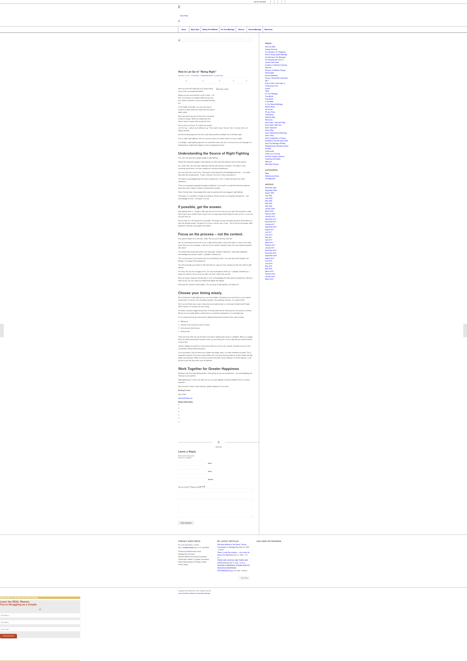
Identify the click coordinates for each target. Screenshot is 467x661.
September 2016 (271, 255)
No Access (269, 109)
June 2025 (268, 198)
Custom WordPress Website (186, 593)
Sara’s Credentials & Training (275, 138)
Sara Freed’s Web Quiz (273, 125)
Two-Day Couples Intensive (274, 156)
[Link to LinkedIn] (268, 2)
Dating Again (269, 73)
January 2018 (270, 216)
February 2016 (270, 274)
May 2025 (268, 201)
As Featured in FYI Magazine (275, 52)
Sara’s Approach (271, 127)
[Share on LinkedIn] (181, 418)
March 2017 (269, 242)
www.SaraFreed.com (185, 398)
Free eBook (269, 96)
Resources (269, 120)
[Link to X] (272, 2)
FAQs (267, 91)
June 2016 (268, 263)
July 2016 (268, 261)
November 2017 (270, 221)
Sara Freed (219, 75)
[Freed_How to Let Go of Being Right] (215, 54)
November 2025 (270, 187)
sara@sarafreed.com (189, 547)
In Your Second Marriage (274, 104)
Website (210, 479)
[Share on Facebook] (181, 404)
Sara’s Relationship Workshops (276, 133)
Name (210, 463)
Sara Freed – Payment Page (275, 122)
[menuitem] (183, 29)
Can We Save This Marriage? (275, 57)
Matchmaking (270, 107)
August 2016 (269, 258)
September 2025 (271, 190)
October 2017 (270, 224)
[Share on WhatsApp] (181, 411)
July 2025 (268, 195)
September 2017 (271, 227)
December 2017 (270, 219)
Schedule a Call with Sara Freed (276, 140)
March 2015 (269, 279)
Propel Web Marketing (203, 593)
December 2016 (270, 250)
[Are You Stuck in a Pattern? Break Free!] (2, 330)
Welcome (268, 161)
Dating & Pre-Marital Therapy (275, 70)
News (267, 173)
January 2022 (270, 208)
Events (267, 88)
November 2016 (270, 253)
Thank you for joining (272, 153)
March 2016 (269, 271)
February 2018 (270, 214)
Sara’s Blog (269, 130)
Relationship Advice (207, 75)
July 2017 (268, 232)
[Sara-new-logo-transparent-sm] (183, 15)
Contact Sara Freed (272, 62)
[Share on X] (181, 408)
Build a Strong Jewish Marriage (276, 54)
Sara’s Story (269, 135)
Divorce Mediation (271, 75)
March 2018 (269, 211)
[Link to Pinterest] (279, 2)
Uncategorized (270, 178)
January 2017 (270, 248)
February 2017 (270, 245)
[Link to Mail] (283, 2)
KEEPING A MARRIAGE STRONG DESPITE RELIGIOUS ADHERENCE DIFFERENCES (233, 568)
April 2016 (268, 268)
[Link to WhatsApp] (287, 2)
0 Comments (195, 75)
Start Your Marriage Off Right (275, 143)
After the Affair (270, 47)
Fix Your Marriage (271, 93)
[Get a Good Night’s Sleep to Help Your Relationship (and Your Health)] (465, 330)
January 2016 (270, 276)
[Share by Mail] (181, 422)
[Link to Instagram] (276, 2)
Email (210, 471)
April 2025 (268, 203)
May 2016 (268, 266)
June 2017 (268, 235)
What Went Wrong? (272, 164)
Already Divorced (271, 49)
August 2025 (269, 193)
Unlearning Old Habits (272, 159)
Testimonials (269, 151)
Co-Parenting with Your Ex (274, 60)
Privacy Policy (270, 112)
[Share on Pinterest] (181, 415)
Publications (269, 114)
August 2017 (269, 229)
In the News (269, 101)
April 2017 (268, 240)
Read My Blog (270, 117)
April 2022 (268, 206)
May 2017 (268, 237)
